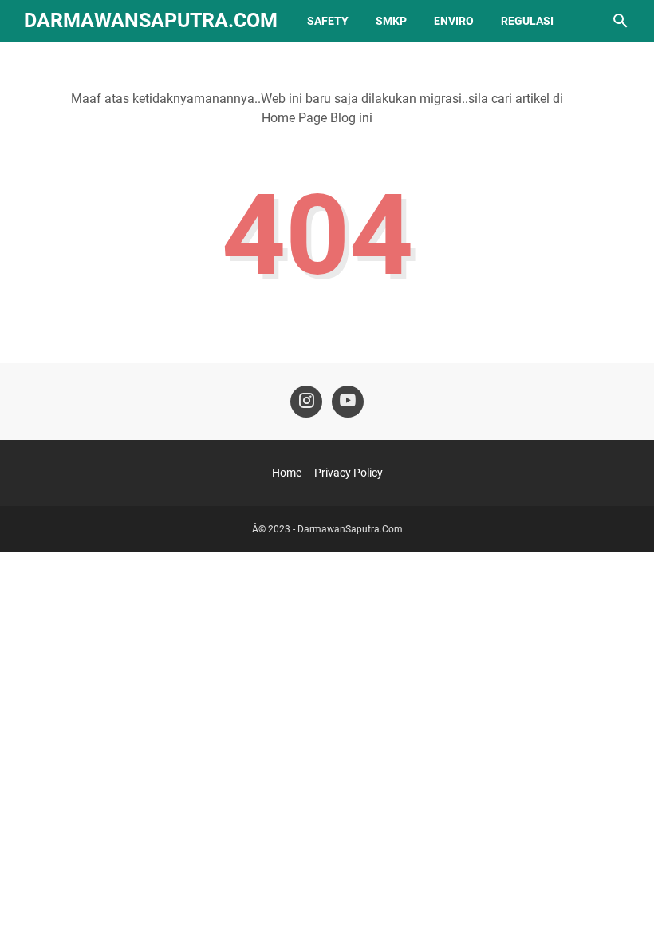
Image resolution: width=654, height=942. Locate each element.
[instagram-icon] (306, 402)
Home (286, 472)
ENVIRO (454, 20)
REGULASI (527, 20)
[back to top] (622, 906)
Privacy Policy (348, 472)
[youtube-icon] (348, 402)
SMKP (391, 20)
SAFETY (328, 20)
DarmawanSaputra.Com (151, 20)
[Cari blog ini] (620, 20)
